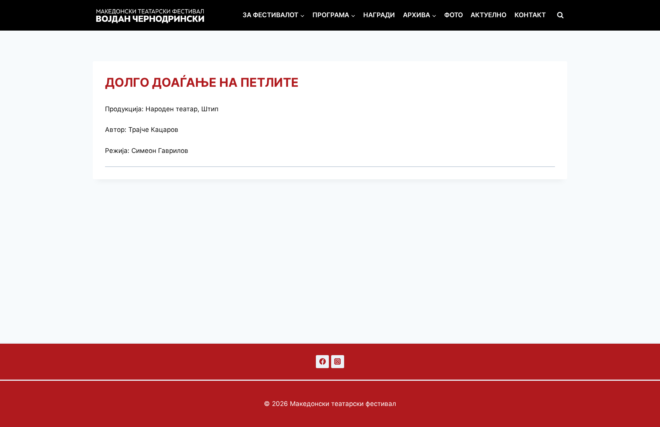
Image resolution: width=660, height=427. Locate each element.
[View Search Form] (560, 15)
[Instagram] (337, 361)
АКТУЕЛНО (488, 15)
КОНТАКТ (530, 15)
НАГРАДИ (379, 15)
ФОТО (453, 15)
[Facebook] (322, 361)
